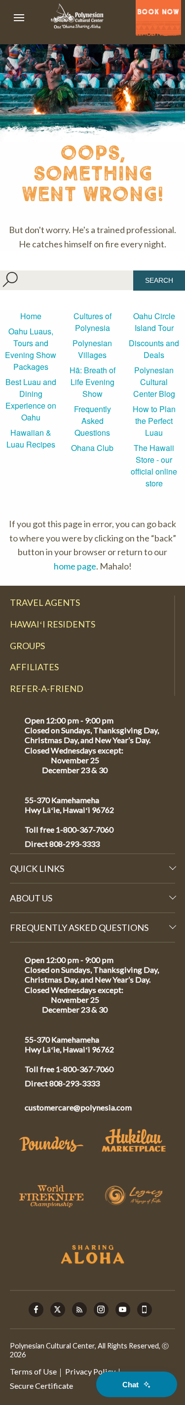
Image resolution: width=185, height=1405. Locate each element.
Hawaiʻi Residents (52, 624)
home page (75, 566)
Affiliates (34, 666)
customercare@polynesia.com (78, 1107)
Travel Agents (45, 602)
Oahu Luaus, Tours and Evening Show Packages (30, 349)
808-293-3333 (74, 843)
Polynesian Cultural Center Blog (154, 381)
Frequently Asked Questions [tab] (79, 927)
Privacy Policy (90, 1371)
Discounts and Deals (154, 348)
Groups (27, 645)
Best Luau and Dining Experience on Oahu (30, 399)
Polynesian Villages (92, 348)
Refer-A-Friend (46, 688)
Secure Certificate (41, 1385)
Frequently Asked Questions (92, 420)
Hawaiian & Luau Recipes (30, 438)
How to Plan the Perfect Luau (154, 420)
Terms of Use (33, 1371)
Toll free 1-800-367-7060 (69, 829)
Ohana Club (92, 447)
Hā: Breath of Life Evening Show (92, 381)
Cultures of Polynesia (92, 321)
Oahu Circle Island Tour (154, 321)
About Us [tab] (31, 898)
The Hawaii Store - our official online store (154, 465)
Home (30, 316)
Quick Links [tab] (37, 868)
